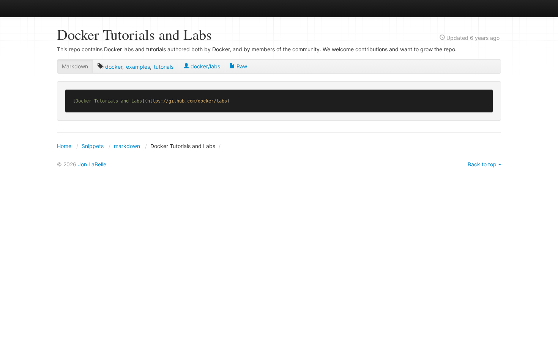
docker (113, 66)
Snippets (93, 146)
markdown (127, 146)
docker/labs (204, 66)
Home (64, 146)
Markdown (75, 66)
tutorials (163, 66)
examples (138, 66)
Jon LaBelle (92, 164)
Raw (241, 66)
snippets (82, 8)
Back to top (482, 164)
